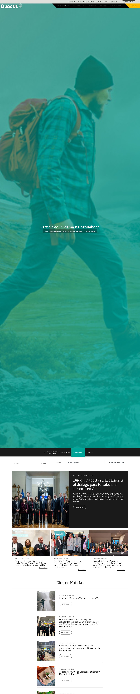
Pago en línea (106, 1)
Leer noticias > (43, 568)
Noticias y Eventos (90, 231)
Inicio (46, 231)
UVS (119, 1)
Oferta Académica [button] (63, 6)
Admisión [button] (133, 6)
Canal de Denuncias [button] (128, 1)
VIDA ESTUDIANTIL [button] (79, 6)
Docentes (82, 1)
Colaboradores (90, 1)
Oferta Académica (55, 231)
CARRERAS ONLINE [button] (116, 6)
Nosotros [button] (102, 6)
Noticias (16, 463)
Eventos (43, 463)
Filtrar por (59, 462)
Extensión (92, 6)
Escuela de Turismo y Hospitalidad (72, 231)
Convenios (90, 452)
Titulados (76, 1)
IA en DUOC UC (114, 1)
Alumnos (71, 1)
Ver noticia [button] (79, 507)
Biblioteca (98, 1)
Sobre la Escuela (65, 452)
